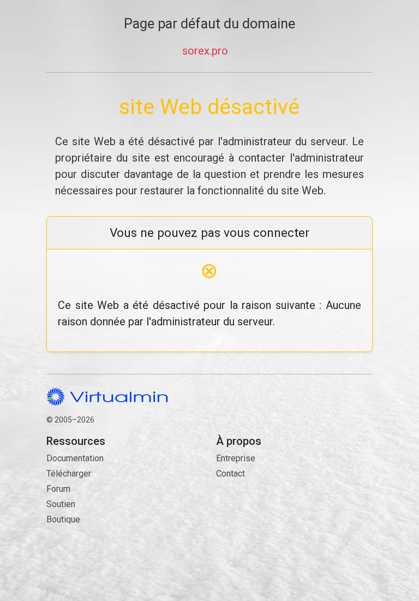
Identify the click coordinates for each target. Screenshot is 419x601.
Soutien (60, 504)
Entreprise (235, 458)
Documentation (75, 458)
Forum (58, 489)
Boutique (63, 519)
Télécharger (68, 473)
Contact (268, 516)
